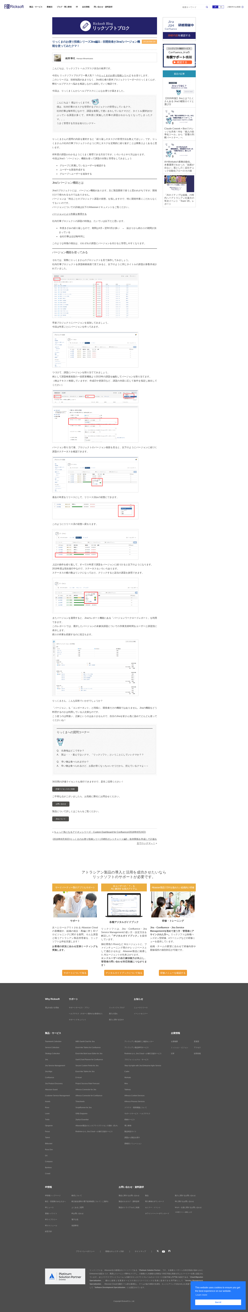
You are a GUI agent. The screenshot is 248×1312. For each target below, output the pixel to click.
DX (46, 1156)
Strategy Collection (52, 1054)
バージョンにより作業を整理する (69, 214)
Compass (49, 1162)
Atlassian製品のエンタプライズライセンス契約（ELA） (97, 1126)
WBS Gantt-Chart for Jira (85, 1041)
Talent (47, 1138)
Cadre (126, 1071)
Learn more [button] (201, 1295)
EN (221, 7)
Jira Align (48, 1071)
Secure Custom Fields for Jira (86, 1066)
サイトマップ (140, 1251)
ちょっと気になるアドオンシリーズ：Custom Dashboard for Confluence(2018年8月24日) (100, 832)
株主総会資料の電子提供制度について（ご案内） (90, 1201)
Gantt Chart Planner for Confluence (89, 1060)
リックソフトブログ (117, 1008)
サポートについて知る (75, 973)
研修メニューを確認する (173, 973)
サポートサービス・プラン (79, 1008)
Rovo (47, 1108)
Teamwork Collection (53, 1041)
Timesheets (80, 1101)
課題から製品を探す (132, 1138)
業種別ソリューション (133, 1144)
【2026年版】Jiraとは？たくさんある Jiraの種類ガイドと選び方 (179, 101)
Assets (47, 1101)
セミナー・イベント (153, 1207)
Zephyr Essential (82, 1120)
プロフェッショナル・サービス (136, 1060)
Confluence (49, 1078)
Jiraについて (60, 819)
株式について (76, 1196)
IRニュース (49, 1207)
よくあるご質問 (77, 1207)
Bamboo (48, 1168)
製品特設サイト (130, 1131)
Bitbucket (48, 1144)
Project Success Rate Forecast (87, 1084)
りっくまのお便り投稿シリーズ (115, 75)
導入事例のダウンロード (154, 1201)
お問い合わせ (61, 804)
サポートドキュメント (77, 1020)
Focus (47, 1131)
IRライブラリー (51, 1220)
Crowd (47, 1174)
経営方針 (48, 1231)
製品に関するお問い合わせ (129, 1196)
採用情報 (197, 1054)
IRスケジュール (51, 1226)
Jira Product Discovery (54, 1084)
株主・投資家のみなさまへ (55, 1201)
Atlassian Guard (51, 1090)
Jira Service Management (55, 1066)
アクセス (197, 1047)
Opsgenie (49, 1126)
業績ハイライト (51, 1213)
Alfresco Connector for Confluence (88, 1096)
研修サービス (129, 1120)
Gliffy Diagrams (81, 1114)
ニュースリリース (141, 1008)
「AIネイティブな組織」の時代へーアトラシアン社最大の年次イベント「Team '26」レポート (179, 199)
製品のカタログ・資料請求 (129, 1201)
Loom (47, 1114)
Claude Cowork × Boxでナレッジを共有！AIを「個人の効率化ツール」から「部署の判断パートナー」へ (179, 133)
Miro (126, 1084)
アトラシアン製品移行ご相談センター (139, 1041)
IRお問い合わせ (77, 1213)
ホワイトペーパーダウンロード (157, 1213)
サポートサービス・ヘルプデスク (137, 1114)
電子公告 (74, 1220)
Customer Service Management (57, 1096)
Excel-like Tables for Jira (84, 1071)
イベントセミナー (141, 1014)
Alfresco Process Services (134, 1101)
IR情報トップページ (53, 1196)
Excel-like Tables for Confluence (88, 1047)
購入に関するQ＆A (116, 1020)
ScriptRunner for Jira (83, 1108)
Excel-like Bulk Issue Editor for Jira (88, 1054)
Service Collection (52, 1047)
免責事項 (74, 1226)
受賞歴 (196, 1041)
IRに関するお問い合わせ (184, 1201)
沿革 (172, 1054)
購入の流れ (113, 1014)
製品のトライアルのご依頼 (129, 1207)
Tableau (127, 1090)
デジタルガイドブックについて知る (124, 973)
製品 (147, 1196)
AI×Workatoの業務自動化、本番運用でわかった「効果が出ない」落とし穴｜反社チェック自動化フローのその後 (179, 166)
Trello (47, 1120)
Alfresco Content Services (134, 1096)
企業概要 (174, 1041)
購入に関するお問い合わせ (185, 1196)
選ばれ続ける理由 (52, 1008)
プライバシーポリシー (85, 1251)
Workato (127, 1078)
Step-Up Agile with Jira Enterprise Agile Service (142, 1066)
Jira (46, 1060)
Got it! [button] (218, 1302)
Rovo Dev (49, 1150)
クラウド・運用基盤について (135, 1108)
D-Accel (78, 1078)
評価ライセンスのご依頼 (65, 789)
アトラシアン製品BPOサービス (136, 1047)
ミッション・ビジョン (179, 1047)
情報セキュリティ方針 (114, 1251)
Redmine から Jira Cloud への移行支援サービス (94, 1131)
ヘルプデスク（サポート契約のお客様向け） (86, 1014)
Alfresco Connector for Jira (85, 1090)
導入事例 (127, 1126)
